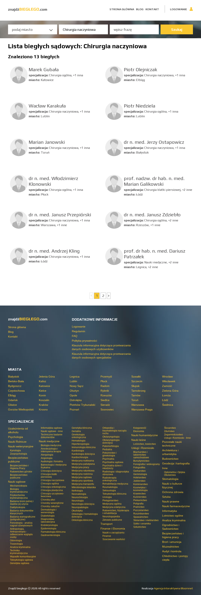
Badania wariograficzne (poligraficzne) (22, 518)
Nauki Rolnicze (17, 441)
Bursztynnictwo (141, 460)
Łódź (165, 400)
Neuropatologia (80, 507)
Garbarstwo (139, 470)
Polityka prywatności (84, 340)
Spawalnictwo (140, 517)
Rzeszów (106, 395)
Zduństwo (169, 431)
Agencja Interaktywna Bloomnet (173, 588)
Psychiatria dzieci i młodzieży (112, 467)
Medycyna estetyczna (113, 507)
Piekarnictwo (140, 500)
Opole (73, 395)
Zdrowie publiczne (112, 520)
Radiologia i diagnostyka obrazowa (115, 473)
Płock (103, 381)
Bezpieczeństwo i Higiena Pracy (19, 467)
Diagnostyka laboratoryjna (48, 520)
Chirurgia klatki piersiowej (49, 475)
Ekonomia (138, 431)
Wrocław (167, 376)
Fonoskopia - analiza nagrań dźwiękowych (21, 524)
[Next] (109, 296)
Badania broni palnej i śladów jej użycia (22, 502)
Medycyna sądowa (82, 477)
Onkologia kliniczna (82, 520)
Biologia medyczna (51, 445)
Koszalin (44, 400)
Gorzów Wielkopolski (21, 409)
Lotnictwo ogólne (172, 515)
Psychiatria (108, 459)
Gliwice (12, 404)
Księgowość (139, 428)
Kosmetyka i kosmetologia (140, 489)
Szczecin (136, 381)
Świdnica (167, 404)
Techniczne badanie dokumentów (51, 436)
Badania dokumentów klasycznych (21, 512)
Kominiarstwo (140, 484)
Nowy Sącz (76, 386)
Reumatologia (110, 487)
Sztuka (166, 496)
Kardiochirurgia (80, 457)
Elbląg (12, 395)
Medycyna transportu (83, 484)
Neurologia (78, 500)
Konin (42, 395)
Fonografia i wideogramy (146, 464)
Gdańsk (13, 400)
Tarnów (135, 395)
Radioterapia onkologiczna (109, 479)
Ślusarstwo (170, 428)
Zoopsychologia (18, 453)
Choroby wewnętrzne (52, 503)
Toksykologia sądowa (21, 560)
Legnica (74, 376)
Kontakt (152, 9)
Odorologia (16, 540)
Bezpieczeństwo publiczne (18, 476)
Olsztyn (74, 390)
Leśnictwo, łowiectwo (144, 444)
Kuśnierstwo (139, 497)
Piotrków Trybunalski (82, 404)
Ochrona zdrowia (172, 492)
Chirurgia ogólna (50, 483)
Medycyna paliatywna (83, 464)
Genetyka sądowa (19, 563)
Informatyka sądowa (51, 428)
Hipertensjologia (80, 444)
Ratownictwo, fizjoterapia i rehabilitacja (115, 512)
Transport (106, 523)
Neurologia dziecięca (83, 504)
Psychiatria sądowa (112, 462)
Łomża (166, 395)
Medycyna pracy (80, 467)
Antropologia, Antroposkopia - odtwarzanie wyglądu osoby (21, 533)
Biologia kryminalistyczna (19, 490)
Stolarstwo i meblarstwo (146, 520)
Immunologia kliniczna (84, 447)
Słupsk (135, 386)
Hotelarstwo (139, 477)
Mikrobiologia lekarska (84, 487)
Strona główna (122, 9)
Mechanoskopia (18, 485)
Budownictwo (170, 458)
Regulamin (78, 331)
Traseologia (16, 543)
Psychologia (15, 437)
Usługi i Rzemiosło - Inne (177, 438)
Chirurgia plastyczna (52, 490)
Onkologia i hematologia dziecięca (85, 515)
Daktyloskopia (17, 507)
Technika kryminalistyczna (19, 552)
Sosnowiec (107, 409)
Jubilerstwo (139, 480)
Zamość (167, 386)
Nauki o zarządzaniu (113, 532)
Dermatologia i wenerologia (49, 511)
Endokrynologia (49, 525)
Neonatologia (79, 494)
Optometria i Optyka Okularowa (174, 473)
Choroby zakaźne (50, 506)
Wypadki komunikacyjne (23, 556)
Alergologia (47, 454)
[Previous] (91, 296)
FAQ (74, 336)
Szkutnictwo (139, 527)
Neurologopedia (111, 516)
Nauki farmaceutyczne (176, 506)
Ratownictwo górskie (21, 471)
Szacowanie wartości (113, 539)
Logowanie (178, 9)
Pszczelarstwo (141, 510)
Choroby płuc (48, 499)
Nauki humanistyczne (144, 435)
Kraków (43, 404)
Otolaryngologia (111, 436)
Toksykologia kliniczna (114, 493)
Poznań (74, 409)
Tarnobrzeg (138, 390)
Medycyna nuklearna (83, 460)
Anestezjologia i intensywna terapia (51, 450)
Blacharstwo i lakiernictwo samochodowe (141, 455)
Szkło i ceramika (142, 523)
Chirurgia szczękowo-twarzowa (52, 495)
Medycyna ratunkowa (83, 470)
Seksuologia (109, 490)
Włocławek (168, 381)
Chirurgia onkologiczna (53, 487)
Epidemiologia (48, 528)
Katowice (44, 386)
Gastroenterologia (50, 535)
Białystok (13, 376)
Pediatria (107, 449)
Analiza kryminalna (20, 547)
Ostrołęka (76, 400)
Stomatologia (170, 478)
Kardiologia (78, 450)
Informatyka (169, 510)
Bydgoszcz (14, 386)
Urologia (107, 497)
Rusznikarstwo (141, 513)
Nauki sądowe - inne (52, 431)
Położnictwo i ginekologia (109, 454)
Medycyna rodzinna (82, 474)
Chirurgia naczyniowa (52, 480)
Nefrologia (77, 490)
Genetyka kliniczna (82, 428)
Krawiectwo (139, 493)
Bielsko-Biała (16, 381)
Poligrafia (138, 503)
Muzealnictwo (170, 546)
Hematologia (78, 440)
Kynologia (15, 450)
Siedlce (105, 400)
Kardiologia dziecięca (83, 454)
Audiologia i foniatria (52, 461)
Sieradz (105, 404)
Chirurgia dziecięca (51, 470)
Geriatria (76, 431)
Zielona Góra (170, 390)
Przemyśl (106, 376)
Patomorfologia (110, 446)
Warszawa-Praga (142, 409)
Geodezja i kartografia (176, 463)
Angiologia (46, 458)
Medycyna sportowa (82, 480)
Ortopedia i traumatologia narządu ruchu (114, 431)
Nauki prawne (170, 501)
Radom (105, 386)
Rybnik (104, 390)
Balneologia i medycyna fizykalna (54, 466)
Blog (139, 9)
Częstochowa (16, 390)
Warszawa (137, 404)
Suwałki (136, 376)
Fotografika (139, 467)
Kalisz (42, 381)
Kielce (42, 390)
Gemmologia (140, 474)
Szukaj (176, 29)
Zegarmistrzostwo (173, 434)
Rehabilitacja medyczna (115, 483)
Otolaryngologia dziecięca (111, 441)
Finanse (106, 536)
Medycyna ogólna (112, 503)
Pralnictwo (138, 507)
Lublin (73, 381)
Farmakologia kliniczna (53, 531)
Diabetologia (48, 515)
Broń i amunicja (171, 541)
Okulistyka (77, 510)
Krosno (43, 409)
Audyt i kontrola (171, 551)
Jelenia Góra (47, 376)
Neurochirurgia (80, 497)
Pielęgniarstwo (110, 500)
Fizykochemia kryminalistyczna (19, 496)
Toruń (134, 400)
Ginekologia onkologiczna (79, 436)
